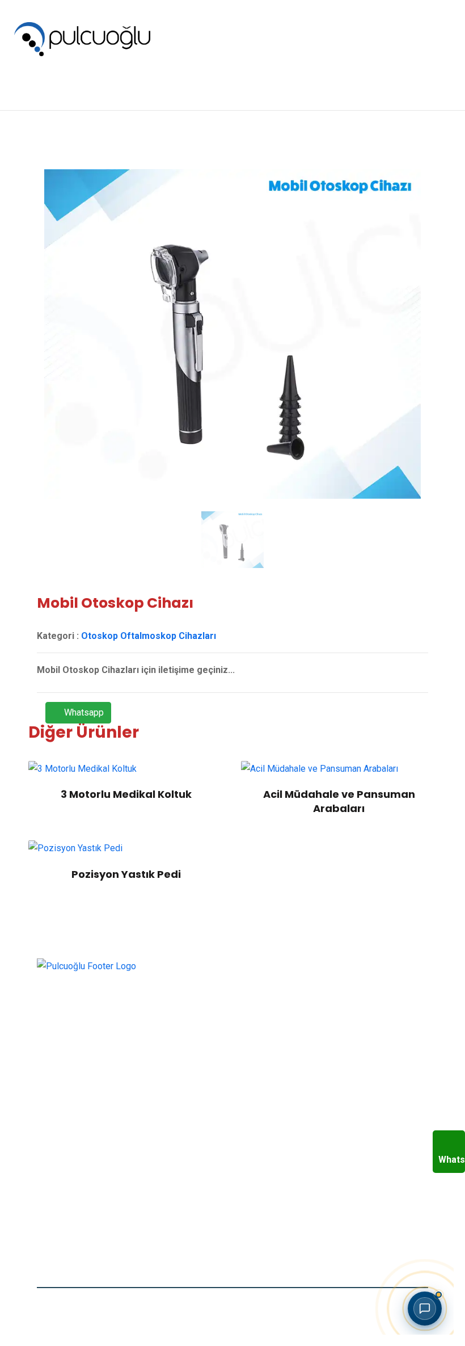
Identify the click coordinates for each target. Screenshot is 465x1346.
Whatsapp (83, 712)
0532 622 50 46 (91, 1192)
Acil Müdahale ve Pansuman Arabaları (339, 801)
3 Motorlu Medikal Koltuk (126, 794)
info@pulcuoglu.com (100, 1220)
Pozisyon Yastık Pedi (126, 874)
